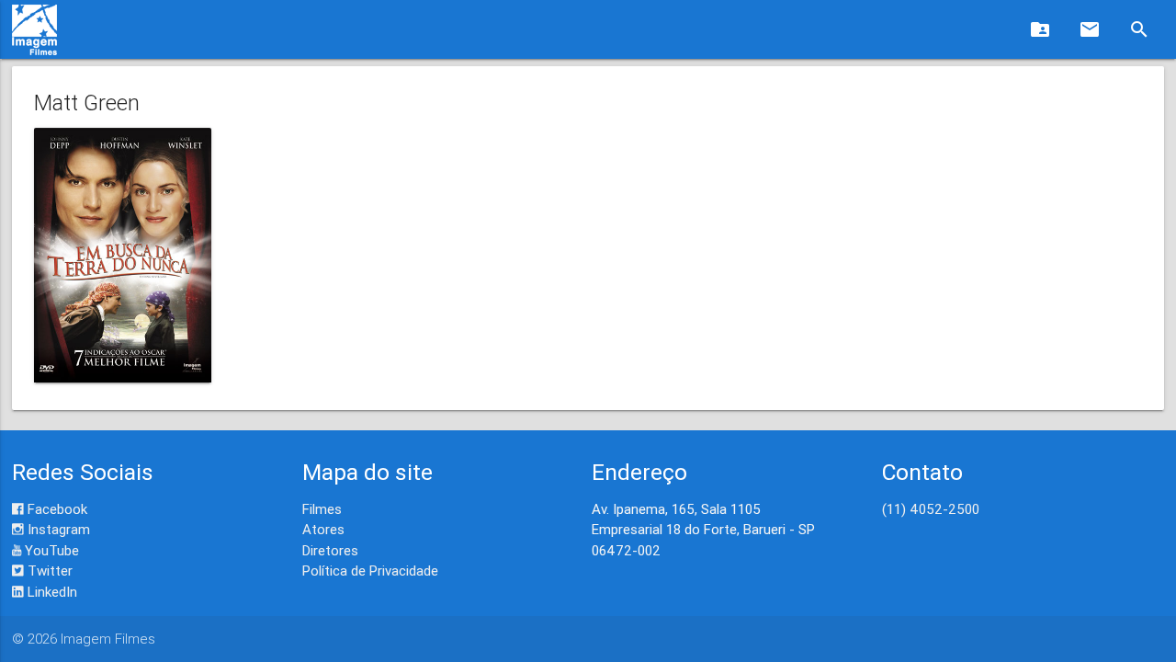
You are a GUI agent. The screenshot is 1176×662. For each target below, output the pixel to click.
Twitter (48, 570)
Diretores (330, 550)
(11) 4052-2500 (930, 509)
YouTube (50, 550)
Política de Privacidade (370, 570)
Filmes (322, 509)
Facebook (55, 509)
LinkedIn (50, 591)
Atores (323, 529)
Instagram (57, 529)
